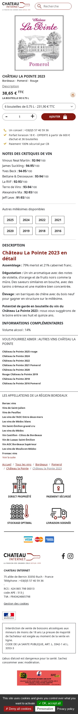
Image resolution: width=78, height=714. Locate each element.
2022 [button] (42, 220)
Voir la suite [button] (9, 457)
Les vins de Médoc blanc (16, 421)
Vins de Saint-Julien (13, 408)
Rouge (34, 80)
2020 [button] (10, 231)
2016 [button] (58, 231)
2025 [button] (10, 220)
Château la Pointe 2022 (16, 360)
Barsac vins (9, 403)
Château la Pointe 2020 (16, 369)
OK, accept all (51, 703)
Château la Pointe (17, 468)
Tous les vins (23, 464)
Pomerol (22, 80)
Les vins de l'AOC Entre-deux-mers (22, 417)
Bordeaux (8, 80)
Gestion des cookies (16, 603)
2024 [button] (26, 220)
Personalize (45, 708)
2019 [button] (26, 231)
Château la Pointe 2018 (16, 379)
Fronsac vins (9, 453)
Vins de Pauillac (11, 412)
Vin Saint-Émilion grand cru (18, 426)
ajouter (55, 116)
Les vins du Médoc (13, 430)
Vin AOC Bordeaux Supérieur (19, 444)
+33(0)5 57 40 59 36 (36, 130)
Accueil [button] (6, 464)
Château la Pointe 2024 (16, 356)
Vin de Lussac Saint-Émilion (18, 439)
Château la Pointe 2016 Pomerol (21, 383)
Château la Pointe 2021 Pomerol (21, 365)
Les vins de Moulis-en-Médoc (19, 448)
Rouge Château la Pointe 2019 (20, 374)
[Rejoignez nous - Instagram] (70, 556)
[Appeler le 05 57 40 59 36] (5, 130)
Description (10, 86)
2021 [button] (58, 220)
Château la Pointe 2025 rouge (19, 351)
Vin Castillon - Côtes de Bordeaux (22, 435)
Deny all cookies (19, 708)
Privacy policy (65, 708)
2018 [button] (42, 231)
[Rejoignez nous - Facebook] (63, 556)
